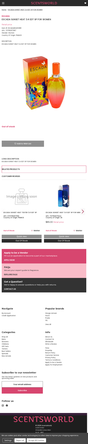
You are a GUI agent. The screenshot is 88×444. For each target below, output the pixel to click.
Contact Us (49, 339)
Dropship (48, 350)
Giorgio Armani (51, 313)
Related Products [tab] (11, 169)
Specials (5, 354)
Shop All (5, 337)
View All (48, 324)
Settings (8, 440)
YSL (46, 320)
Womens (5, 342)
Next (83, 211)
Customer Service (52, 355)
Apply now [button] (9, 260)
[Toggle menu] (3, 3)
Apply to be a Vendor (53, 362)
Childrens (5, 344)
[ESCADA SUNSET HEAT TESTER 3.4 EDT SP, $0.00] (22, 196)
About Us (48, 337)
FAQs (47, 348)
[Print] (11, 154)
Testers (5, 349)
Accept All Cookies (36, 440)
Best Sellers (6, 351)
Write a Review (51, 344)
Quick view (22, 236)
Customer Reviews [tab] (11, 176)
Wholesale (49, 342)
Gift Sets (5, 346)
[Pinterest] (19, 154)
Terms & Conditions (52, 360)
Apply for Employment (53, 365)
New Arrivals (6, 356)
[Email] (7, 154)
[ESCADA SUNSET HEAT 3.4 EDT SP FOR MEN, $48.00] (64, 196)
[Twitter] (15, 154)
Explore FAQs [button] (10, 274)
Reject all (20, 440)
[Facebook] (3, 154)
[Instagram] (3, 405)
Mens (4, 339)
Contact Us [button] (10, 289)
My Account (6, 313)
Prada (47, 318)
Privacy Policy (50, 358)
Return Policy (50, 353)
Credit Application (9, 316)
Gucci (47, 316)
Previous (3, 211)
